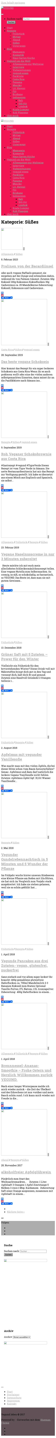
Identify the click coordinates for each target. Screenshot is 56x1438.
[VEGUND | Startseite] (7, 8)
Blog (9, 48)
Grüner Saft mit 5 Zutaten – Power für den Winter (24, 656)
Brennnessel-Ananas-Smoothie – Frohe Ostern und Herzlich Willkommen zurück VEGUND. (27, 1072)
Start (10, 27)
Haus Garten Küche (24, 57)
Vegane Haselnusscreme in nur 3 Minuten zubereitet (27, 556)
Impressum (13, 1400)
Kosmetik (18, 54)
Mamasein (19, 51)
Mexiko (17, 85)
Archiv (8, 1336)
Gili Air (22, 103)
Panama (17, 82)
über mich (13, 115)
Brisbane (18, 94)
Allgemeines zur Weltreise (28, 64)
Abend (16, 39)
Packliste (18, 76)
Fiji (14, 91)
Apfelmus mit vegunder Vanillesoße (21, 756)
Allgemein (7, 254)
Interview (18, 67)
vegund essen (20, 73)
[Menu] (2, 14)
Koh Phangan (20, 112)
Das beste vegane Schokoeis (25, 361)
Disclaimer (13, 1394)
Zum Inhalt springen (13, 2)
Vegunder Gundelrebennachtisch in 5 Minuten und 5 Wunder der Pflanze (24, 861)
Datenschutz (14, 1397)
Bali (20, 100)
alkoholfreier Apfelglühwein (26, 1172)
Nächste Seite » (15, 1211)
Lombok (23, 106)
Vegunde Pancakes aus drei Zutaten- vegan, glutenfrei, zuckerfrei (24, 965)
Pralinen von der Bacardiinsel (27, 266)
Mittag (17, 36)
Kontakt (11, 1403)
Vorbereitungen (22, 70)
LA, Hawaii (19, 88)
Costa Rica (18, 79)
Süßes (16, 42)
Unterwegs (19, 45)
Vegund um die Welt (18, 60)
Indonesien (19, 97)
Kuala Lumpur (21, 109)
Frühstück (19, 33)
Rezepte (11, 30)
